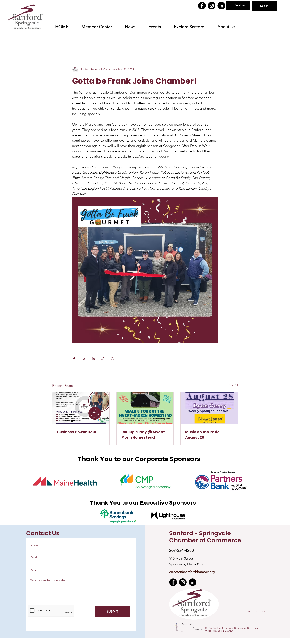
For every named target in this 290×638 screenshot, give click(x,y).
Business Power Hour (76, 431)
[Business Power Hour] (80, 408)
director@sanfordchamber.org (192, 572)
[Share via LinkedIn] (93, 358)
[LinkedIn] (221, 5)
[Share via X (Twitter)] (83, 358)
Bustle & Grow (225, 630)
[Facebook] (202, 5)
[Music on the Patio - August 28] (209, 408)
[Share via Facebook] (74, 358)
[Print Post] (112, 358)
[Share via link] (103, 358)
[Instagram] (211, 5)
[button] (189, 27)
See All (233, 385)
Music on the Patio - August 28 (204, 434)
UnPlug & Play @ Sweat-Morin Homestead (144, 434)
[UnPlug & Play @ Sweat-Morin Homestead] (145, 408)
